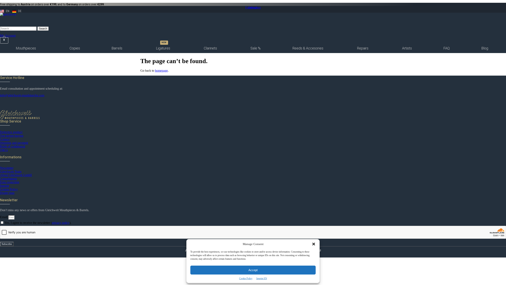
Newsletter (6, 168)
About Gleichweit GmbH (16, 175)
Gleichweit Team (10, 171)
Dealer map (7, 193)
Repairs (362, 48)
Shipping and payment (14, 142)
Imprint (4, 185)
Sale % (255, 48)
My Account (8, 35)
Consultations (8, 178)
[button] (314, 244)
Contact (5, 139)
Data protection (9, 182)
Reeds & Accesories (307, 48)
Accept (253, 270)
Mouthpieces (26, 48)
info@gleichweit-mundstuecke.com (22, 95)
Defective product (11, 132)
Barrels (116, 48)
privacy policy (61, 222)
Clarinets (210, 48)
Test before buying (11, 135)
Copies (75, 48)
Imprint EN (261, 278)
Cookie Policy (245, 278)
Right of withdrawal (12, 146)
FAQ (446, 48)
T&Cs (4, 150)
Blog (484, 48)
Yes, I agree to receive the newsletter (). (38, 222)
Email (4, 217)
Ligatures (163, 48)
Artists (407, 48)
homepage (161, 70)
